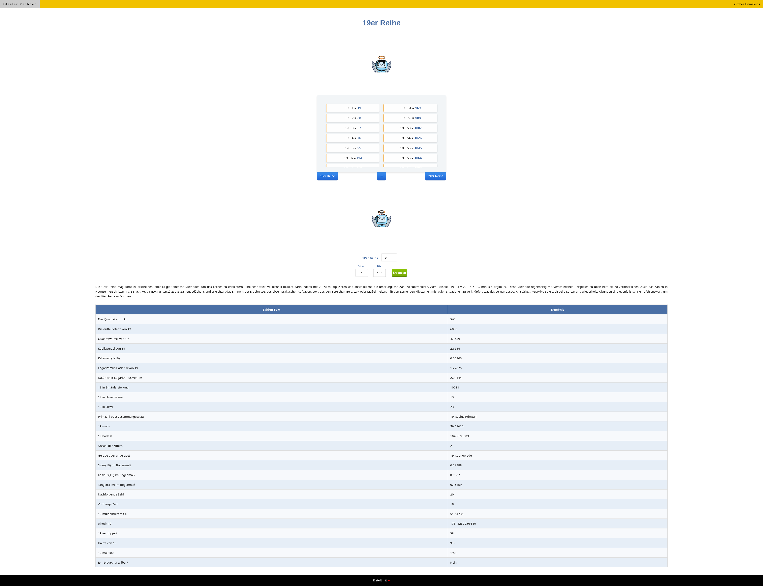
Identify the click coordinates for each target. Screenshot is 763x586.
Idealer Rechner (20, 4)
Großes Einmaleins (747, 4)
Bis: (379, 266)
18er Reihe (327, 176)
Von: (361, 266)
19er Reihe (370, 257)
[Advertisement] (381, 62)
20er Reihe (435, 176)
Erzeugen (399, 272)
